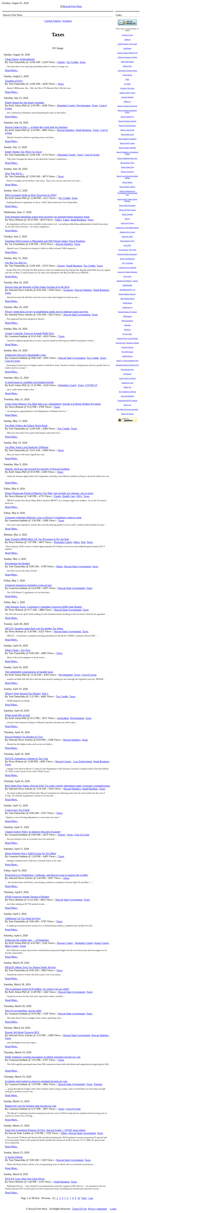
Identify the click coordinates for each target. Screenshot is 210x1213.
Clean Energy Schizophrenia (20, 59)
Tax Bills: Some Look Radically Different (26, 447)
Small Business (83, 130)
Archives (67, 21)
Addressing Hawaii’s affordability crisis (25, 355)
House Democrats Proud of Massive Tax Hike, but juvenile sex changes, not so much (49, 493)
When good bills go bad (17, 715)
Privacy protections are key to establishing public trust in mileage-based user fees (46, 311)
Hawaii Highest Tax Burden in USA (24, 736)
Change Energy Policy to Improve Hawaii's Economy (33, 831)
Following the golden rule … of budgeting (27, 940)
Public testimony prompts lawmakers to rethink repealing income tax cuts (42, 1057)
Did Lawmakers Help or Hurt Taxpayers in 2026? (31, 195)
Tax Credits (72, 62)
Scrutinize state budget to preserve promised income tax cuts (36, 1081)
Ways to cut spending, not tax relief (23, 1010)
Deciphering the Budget (17, 563)
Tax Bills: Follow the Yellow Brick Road (26, 425)
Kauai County (101, 943)
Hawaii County (63, 761)
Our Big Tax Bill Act (16, 262)
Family (57, 496)
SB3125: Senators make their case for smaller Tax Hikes (34, 628)
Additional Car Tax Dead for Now (23, 918)
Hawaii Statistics (65, 130)
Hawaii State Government (76, 314)
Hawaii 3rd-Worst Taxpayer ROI (22, 1032)
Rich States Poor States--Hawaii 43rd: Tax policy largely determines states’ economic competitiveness (57, 785)
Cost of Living (91, 154)
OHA (79, 496)
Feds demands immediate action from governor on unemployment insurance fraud (47, 216)
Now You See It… (14, 173)
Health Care (68, 496)
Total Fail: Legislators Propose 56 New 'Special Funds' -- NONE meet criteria (45, 1130)
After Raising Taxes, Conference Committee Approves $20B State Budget (43, 606)
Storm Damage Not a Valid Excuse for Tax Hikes (30, 853)
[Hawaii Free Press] (71, 6)
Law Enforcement (82, 761)
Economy (68, 290)
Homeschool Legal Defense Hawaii (127, 228)
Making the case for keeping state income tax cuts (30, 1105)
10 (79, 1198)
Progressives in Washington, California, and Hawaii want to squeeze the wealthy (46, 875)
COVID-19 (91, 385)
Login (113, 1208)
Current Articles (52, 21)
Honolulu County (66, 105)
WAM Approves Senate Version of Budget (27, 896)
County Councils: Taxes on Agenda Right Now (29, 333)
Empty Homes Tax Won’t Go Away (23, 151)
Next (84, 1198)
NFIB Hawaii (127, 316)
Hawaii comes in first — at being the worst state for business (36, 127)
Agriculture (63, 718)
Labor (66, 219)
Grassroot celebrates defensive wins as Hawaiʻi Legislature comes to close (43, 517)
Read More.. (11, 70)
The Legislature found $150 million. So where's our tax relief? (37, 989)
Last (91, 1198)
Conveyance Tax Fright (17, 810)
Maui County (12, 946)
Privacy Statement (97, 1208)
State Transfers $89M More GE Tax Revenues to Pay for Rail (37, 539)
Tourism (98, 1084)
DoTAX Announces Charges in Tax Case (26, 758)
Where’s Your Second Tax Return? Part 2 (26, 693)
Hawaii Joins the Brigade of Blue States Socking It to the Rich (37, 287)
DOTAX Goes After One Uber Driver (25, 1178)
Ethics (58, 219)
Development (83, 105)
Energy (61, 62)
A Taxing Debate (14, 1157)
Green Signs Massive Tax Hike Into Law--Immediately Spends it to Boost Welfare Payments (53, 404)
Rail (83, 542)
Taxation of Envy (14, 80)
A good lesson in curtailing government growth (29, 382)
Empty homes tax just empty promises (24, 102)
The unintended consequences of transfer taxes (29, 671)
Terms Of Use (79, 1208)
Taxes (83, 62)
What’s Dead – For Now (18, 650)
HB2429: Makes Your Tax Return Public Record (30, 967)
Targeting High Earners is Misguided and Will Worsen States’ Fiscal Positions (45, 241)
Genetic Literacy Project (127, 93)
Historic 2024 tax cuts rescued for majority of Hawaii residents (37, 469)
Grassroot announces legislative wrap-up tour (28, 585)
